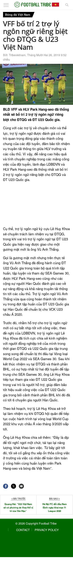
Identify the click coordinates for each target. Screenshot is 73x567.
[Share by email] (21, 486)
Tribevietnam (17, 55)
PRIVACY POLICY (47, 530)
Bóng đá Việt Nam (17, 15)
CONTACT (23, 530)
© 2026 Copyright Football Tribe (36, 523)
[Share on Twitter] (13, 486)
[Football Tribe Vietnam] (36, 4)
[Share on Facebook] (5, 486)
